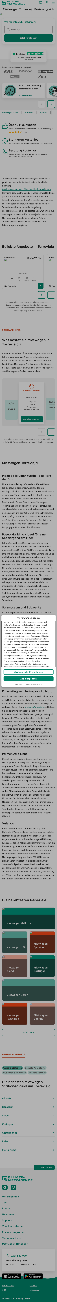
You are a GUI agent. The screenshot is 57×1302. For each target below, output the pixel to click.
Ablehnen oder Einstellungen (28, 672)
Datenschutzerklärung (34, 684)
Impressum (19, 684)
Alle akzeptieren (28, 678)
